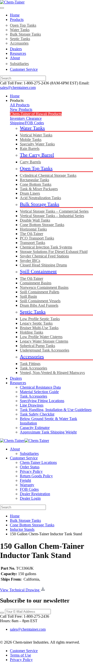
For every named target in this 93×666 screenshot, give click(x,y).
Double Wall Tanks (35, 220)
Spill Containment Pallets (39, 292)
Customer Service (24, 69)
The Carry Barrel (37, 155)
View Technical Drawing (20, 590)
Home (15, 15)
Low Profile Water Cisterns (41, 337)
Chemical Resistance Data (40, 387)
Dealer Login (30, 498)
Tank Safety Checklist (37, 414)
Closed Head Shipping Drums (43, 265)
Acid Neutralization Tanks (40, 198)
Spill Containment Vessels (40, 301)
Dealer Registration (35, 494)
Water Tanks (20, 30)
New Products (21, 109)
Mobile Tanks (30, 139)
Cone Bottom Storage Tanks (42, 225)
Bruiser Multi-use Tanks (39, 328)
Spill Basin (28, 296)
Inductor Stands (22, 529)
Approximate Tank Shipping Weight (48, 432)
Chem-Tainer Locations (38, 462)
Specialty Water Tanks (37, 144)
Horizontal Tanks (33, 229)
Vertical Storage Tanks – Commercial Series (54, 211)
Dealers (16, 49)
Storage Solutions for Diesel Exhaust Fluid (54, 251)
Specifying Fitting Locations (42, 401)
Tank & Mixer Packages (39, 189)
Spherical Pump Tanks (37, 346)
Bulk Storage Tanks (25, 34)
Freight (25, 480)
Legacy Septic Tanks (36, 323)
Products (17, 19)
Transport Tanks (32, 243)
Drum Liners (30, 193)
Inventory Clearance (26, 118)
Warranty (27, 485)
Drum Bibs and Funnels (39, 305)
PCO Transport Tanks (37, 238)
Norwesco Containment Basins (44, 287)
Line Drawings (31, 405)
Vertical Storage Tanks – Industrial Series (52, 216)
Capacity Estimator (35, 427)
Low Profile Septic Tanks (40, 319)
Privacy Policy (31, 471)
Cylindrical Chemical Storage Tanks (48, 175)
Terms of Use (20, 655)
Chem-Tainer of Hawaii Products (36, 114)
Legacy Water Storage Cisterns (44, 341)
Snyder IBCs (30, 260)
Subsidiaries (19, 63)
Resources (18, 53)
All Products (20, 105)
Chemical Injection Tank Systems (46, 247)
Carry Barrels (30, 162)
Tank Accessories (33, 368)
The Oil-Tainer (31, 234)
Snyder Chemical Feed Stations (44, 256)
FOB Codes (29, 489)
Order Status (29, 467)
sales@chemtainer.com (18, 87)
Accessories (19, 43)
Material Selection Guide (39, 392)
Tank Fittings (30, 364)
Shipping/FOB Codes (27, 123)
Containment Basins (35, 283)
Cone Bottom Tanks (35, 184)
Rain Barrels (29, 148)
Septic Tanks (20, 39)
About (15, 58)
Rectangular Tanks (34, 180)
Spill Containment (38, 271)
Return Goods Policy (36, 476)
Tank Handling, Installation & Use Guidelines (56, 410)
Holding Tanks (31, 332)
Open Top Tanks (23, 25)
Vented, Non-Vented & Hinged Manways (52, 372)
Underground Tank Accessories (44, 350)
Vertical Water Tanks (36, 135)
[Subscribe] (2, 612)
